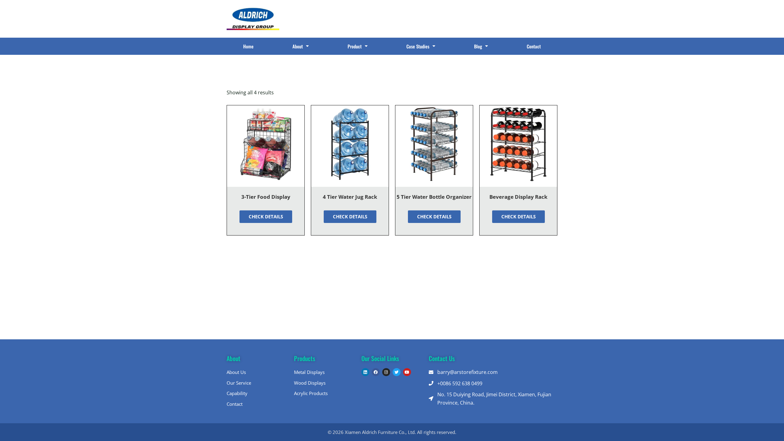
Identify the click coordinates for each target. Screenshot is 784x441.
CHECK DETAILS (266, 216)
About (297, 46)
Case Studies (417, 46)
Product (355, 46)
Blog (478, 46)
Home (248, 46)
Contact (534, 46)
